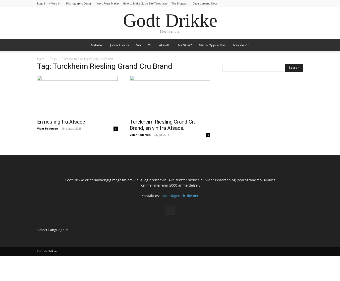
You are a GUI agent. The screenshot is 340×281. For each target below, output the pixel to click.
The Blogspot (179, 3)
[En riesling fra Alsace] (77, 96)
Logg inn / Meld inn (49, 3)
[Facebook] (170, 210)
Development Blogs (205, 3)
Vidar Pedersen (47, 128)
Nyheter (97, 45)
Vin (138, 45)
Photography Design (79, 3)
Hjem (41, 59)
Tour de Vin (240, 45)
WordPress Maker (108, 3)
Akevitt (164, 45)
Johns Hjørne (119, 45)
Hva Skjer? (184, 45)
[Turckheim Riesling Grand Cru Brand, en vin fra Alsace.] (170, 96)
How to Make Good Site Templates (145, 3)
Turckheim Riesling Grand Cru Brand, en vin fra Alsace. (163, 125)
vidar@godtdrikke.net (180, 195)
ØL (150, 45)
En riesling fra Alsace (61, 122)
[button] (297, 45)
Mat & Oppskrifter (212, 45)
